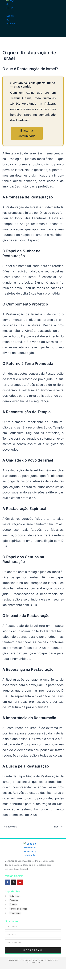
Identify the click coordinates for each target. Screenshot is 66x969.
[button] (12, 12)
